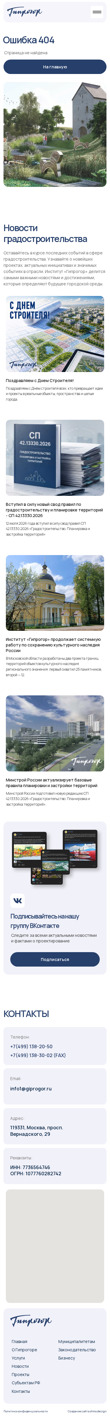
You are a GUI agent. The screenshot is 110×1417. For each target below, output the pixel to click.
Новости (20, 1366)
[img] (24, 11)
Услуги (18, 1358)
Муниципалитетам (76, 1341)
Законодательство (77, 1349)
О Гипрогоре (24, 1349)
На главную (55, 67)
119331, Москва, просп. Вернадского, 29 (36, 1130)
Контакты (21, 1391)
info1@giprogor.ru (31, 1088)
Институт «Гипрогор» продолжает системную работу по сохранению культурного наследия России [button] (53, 644)
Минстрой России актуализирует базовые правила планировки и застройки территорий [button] (51, 782)
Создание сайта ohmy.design (87, 1411)
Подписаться (55, 959)
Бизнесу (66, 1358)
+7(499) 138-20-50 (31, 1046)
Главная (19, 1341)
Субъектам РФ (26, 1382)
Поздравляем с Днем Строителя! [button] (40, 380)
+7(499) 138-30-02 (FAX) (38, 1055)
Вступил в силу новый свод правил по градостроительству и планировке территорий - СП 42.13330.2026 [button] (54, 509)
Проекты (20, 1374)
